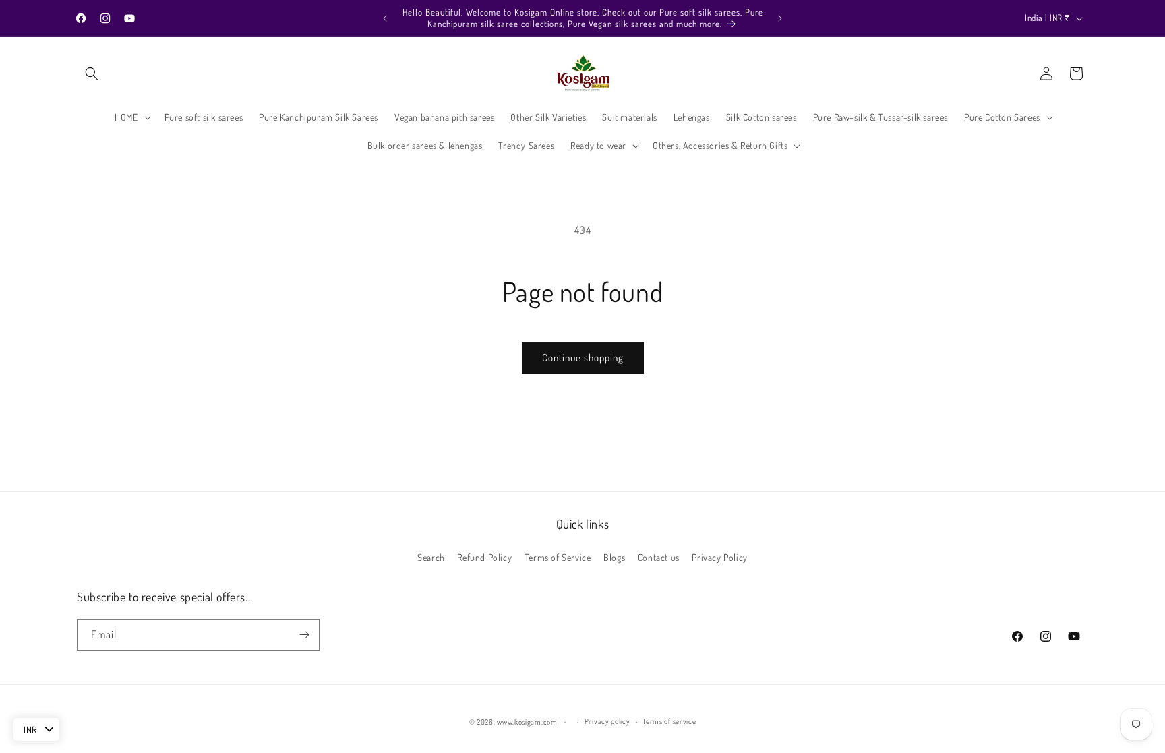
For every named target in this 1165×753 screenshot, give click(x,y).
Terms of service (669, 721)
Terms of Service (558, 557)
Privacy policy (607, 721)
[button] (92, 73)
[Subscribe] (304, 635)
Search (431, 557)
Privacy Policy (719, 557)
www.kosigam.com (527, 722)
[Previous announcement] (385, 18)
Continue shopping (583, 357)
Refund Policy (484, 557)
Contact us (659, 557)
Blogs (614, 557)
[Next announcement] (780, 18)
